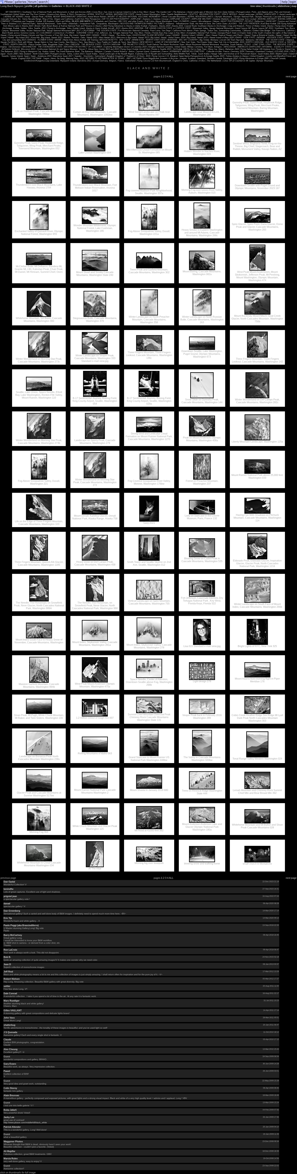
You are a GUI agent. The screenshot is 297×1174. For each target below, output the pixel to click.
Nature (216, 21)
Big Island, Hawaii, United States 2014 (168, 37)
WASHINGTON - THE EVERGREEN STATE (42, 47)
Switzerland (100, 56)
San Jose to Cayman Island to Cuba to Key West (126, 12)
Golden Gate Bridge (261, 30)
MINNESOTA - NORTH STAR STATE (149, 40)
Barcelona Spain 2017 (63, 56)
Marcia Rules (11, 1158)
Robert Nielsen (12, 979)
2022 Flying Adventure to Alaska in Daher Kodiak (125, 26)
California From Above (182, 30)
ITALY (292, 51)
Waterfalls (73, 23)
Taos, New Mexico (86, 42)
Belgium (98, 51)
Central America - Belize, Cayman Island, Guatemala (136, 51)
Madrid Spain (281, 54)
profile (29, 6)
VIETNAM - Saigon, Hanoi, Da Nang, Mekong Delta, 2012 (58, 58)
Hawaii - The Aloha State (120, 35)
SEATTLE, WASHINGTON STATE (204, 14)
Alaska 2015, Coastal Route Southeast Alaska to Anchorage (199, 26)
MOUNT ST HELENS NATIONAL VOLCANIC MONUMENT (134, 16)
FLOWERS (184, 21)
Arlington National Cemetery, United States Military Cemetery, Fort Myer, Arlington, (185, 47)
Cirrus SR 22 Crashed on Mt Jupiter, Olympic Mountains (248, 61)
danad (7, 903)
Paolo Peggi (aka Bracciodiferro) (21, 925)
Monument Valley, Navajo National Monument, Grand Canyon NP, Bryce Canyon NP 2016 (233, 28)
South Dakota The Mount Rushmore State (165, 44)
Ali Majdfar (9, 1151)
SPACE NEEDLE (229, 14)
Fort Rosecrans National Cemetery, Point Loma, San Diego (144, 30)
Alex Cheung (10, 1049)
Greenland (260, 51)
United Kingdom (257, 56)
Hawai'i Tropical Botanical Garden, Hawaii (263, 35)
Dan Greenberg (12, 910)
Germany (250, 51)
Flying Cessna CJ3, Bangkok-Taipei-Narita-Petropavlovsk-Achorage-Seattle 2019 (188, 56)
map (294, 6)
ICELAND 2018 (281, 51)
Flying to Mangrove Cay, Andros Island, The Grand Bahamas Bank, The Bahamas (56, 51)
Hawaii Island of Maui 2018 (221, 37)
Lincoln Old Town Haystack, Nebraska (237, 40)
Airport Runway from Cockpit (243, 19)
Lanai (168, 35)
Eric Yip (8, 918)
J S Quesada (10, 1032)
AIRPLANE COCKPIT (180, 19)
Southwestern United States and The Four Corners (22, 14)
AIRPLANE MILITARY (201, 19)
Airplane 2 (147, 19)
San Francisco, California (283, 30)
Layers (194, 21)
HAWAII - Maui (203, 35)
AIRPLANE (136, 19)
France (165, 51)
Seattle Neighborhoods (177, 14)
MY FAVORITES (13, 12)
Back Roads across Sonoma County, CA (20, 33)
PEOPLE (249, 21)
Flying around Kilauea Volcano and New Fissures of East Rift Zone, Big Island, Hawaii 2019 (49, 35)
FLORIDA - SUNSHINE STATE (80, 33)
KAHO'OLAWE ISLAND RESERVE (149, 35)
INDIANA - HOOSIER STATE (270, 37)
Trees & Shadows (9, 23)
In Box (202, 61)
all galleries (41, 6)
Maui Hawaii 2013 (107, 37)
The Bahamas (179, 12)
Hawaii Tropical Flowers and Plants (227, 35)
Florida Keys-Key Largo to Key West (168, 33)
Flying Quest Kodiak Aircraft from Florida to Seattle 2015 (145, 49)
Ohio (67, 44)
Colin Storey (10, 1088)
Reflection (259, 21)
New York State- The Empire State (196, 42)
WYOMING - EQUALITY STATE (276, 47)
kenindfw (8, 889)
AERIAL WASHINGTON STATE (120, 14)
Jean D (7, 964)
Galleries (57, 6)
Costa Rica (97, 12)
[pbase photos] (7, 3)
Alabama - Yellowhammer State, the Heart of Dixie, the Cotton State (196, 23)
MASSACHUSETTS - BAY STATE (114, 40)
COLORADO (46, 33)
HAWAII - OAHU (99, 35)
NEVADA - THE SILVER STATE (270, 40)
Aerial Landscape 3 (288, 14)
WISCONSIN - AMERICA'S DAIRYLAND (242, 47)
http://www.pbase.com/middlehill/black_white (25, 1122)
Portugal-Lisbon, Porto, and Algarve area (254, 12)
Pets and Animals (282, 12)
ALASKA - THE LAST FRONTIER (244, 23)
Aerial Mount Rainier (97, 16)
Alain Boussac (11, 1095)
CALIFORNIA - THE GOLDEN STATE (99, 30)
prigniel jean (10, 896)
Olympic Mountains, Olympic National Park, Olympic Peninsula (243, 16)
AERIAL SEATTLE (95, 14)
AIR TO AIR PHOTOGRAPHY (115, 19)
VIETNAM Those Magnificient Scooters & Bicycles (155, 58)
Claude (7, 1039)
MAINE (58, 40)
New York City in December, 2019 (229, 42)
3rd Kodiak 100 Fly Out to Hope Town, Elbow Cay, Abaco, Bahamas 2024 (206, 49)
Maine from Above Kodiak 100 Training (80, 40)
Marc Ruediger (11, 1000)
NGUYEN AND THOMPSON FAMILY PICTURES (142, 23)
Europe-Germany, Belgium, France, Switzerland (114, 61)
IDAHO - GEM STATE (245, 37)
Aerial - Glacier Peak (34, 16)
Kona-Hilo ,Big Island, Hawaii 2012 (46, 37)
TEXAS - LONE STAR (254, 44)
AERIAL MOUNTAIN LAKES (200, 16)
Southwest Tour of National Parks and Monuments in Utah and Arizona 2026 (56, 12)
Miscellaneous (205, 21)
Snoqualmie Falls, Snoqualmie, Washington (99, 23)
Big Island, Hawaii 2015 (197, 37)
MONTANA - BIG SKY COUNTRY (182, 40)
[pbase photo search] (43, 3)
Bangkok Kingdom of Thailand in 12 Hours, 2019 (128, 56)
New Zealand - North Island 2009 (34, 54)
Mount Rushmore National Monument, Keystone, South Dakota (214, 44)
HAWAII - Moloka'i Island (183, 35)
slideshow (284, 6)
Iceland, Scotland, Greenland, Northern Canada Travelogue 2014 (208, 58)
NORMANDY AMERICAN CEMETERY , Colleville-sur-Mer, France (199, 51)
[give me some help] (285, 3)
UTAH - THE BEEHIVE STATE (279, 44)
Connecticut (58, 33)
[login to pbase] (293, 3)
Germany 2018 (237, 51)
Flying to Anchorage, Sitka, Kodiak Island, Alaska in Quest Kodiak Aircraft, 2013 (83, 28)
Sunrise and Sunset (287, 21)
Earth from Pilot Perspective (87, 19)
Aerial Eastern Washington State (150, 14)
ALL (171, 76)
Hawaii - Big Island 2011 (18, 37)
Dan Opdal (9, 881)
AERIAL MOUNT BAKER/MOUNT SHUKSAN (65, 16)
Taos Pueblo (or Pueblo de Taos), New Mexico (117, 42)
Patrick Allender (12, 1127)
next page (291, 76)
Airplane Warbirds (221, 19)
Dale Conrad (10, 993)
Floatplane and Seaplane (23, 21)
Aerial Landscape (246, 14)
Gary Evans (10, 1063)
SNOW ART (270, 21)
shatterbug (9, 1025)
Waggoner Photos (13, 1141)
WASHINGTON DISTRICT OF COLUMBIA (83, 47)
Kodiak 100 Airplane (45, 21)
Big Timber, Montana (209, 40)
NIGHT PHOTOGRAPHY (232, 21)
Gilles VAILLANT (13, 1010)
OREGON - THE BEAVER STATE (86, 44)
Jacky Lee (9, 1117)
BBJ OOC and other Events (130, 21)
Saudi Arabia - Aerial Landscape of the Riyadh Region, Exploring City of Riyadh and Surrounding (129, 54)
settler (7, 986)
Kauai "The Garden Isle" (160, 12)
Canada (107, 51)
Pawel (7, 1071)
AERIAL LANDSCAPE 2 (267, 14)
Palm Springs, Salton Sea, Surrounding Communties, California (222, 30)
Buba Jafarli (10, 1110)
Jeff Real (8, 971)
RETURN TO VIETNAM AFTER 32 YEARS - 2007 (108, 58)
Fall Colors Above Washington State (161, 21)
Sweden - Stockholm (83, 56)
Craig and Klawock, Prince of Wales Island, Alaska (250, 26)
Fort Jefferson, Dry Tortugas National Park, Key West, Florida (123, 33)
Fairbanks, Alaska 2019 (159, 26)
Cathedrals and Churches (105, 21)
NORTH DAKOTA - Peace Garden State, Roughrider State (37, 44)
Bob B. (7, 957)
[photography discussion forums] (32, 3)
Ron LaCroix (10, 949)
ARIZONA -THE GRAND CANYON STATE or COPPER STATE (162, 28)
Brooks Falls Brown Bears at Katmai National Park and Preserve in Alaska (68, 26)
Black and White (63, 21)
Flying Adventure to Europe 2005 (254, 58)
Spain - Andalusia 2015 (41, 56)
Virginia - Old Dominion (10, 47)
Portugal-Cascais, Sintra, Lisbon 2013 (67, 54)
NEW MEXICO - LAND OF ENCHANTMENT (160, 42)
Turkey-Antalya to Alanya (237, 56)
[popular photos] (165, 3)
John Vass (9, 1017)
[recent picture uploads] (20, 3)
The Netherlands (214, 61)
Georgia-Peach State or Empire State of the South (240, 33)
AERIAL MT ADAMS (13, 16)
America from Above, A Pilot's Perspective (66, 14)
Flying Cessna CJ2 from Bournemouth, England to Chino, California (167, 61)
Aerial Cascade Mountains (174, 16)
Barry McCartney (13, 935)
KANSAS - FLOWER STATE (40, 40)
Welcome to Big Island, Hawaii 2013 (132, 37)
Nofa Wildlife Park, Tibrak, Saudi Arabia (192, 54)
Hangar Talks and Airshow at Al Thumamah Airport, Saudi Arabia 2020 (243, 54)
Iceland (269, 51)
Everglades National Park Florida (202, 33)
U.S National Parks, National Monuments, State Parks (42, 23)
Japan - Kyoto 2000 (9, 54)
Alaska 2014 (127, 28)
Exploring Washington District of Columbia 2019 (125, 47)
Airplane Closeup (160, 19)
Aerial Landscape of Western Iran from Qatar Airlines (211, 12)
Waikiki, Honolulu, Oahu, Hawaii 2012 (80, 37)
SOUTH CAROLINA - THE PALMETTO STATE (124, 44)
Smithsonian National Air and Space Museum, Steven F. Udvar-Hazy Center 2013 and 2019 (78, 49)
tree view (255, 6)
